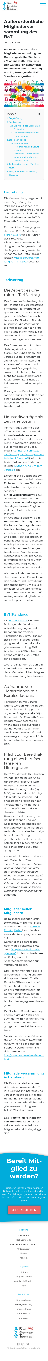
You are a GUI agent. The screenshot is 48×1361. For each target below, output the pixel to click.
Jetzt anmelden (24, 1210)
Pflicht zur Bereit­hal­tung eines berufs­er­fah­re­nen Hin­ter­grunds (26, 157)
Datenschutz (23, 1313)
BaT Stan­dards (17, 139)
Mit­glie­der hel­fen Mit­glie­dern (24, 166)
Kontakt (23, 1258)
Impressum (23, 1318)
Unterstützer (23, 1249)
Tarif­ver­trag (15, 122)
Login (23, 1286)
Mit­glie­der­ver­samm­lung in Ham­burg (24, 173)
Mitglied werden (23, 1277)
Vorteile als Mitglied (23, 1281)
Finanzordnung (23, 1309)
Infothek (23, 1272)
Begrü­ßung (15, 118)
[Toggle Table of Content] (38, 114)
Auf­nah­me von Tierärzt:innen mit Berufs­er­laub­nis (27, 146)
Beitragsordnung (23, 1304)
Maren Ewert (12, 234)
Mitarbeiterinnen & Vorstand (23, 1244)
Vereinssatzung (23, 1300)
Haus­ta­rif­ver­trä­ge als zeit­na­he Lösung (27, 134)
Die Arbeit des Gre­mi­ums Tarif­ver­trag (27, 127)
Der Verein (23, 1235)
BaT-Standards (23, 1240)
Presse (23, 1253)
